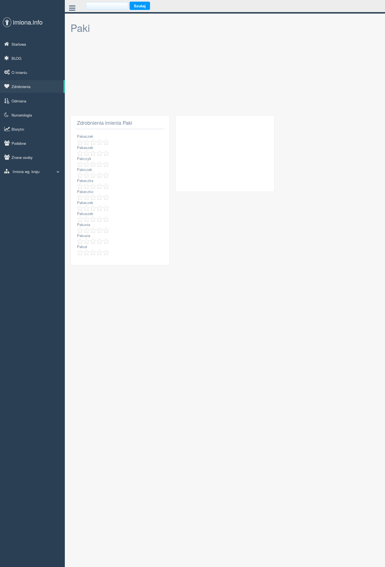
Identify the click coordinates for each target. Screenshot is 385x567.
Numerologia (22, 115)
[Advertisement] (225, 75)
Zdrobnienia (21, 86)
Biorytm (18, 129)
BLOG (16, 58)
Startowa (19, 44)
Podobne (19, 143)
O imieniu (19, 72)
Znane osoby (22, 157)
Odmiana (19, 101)
